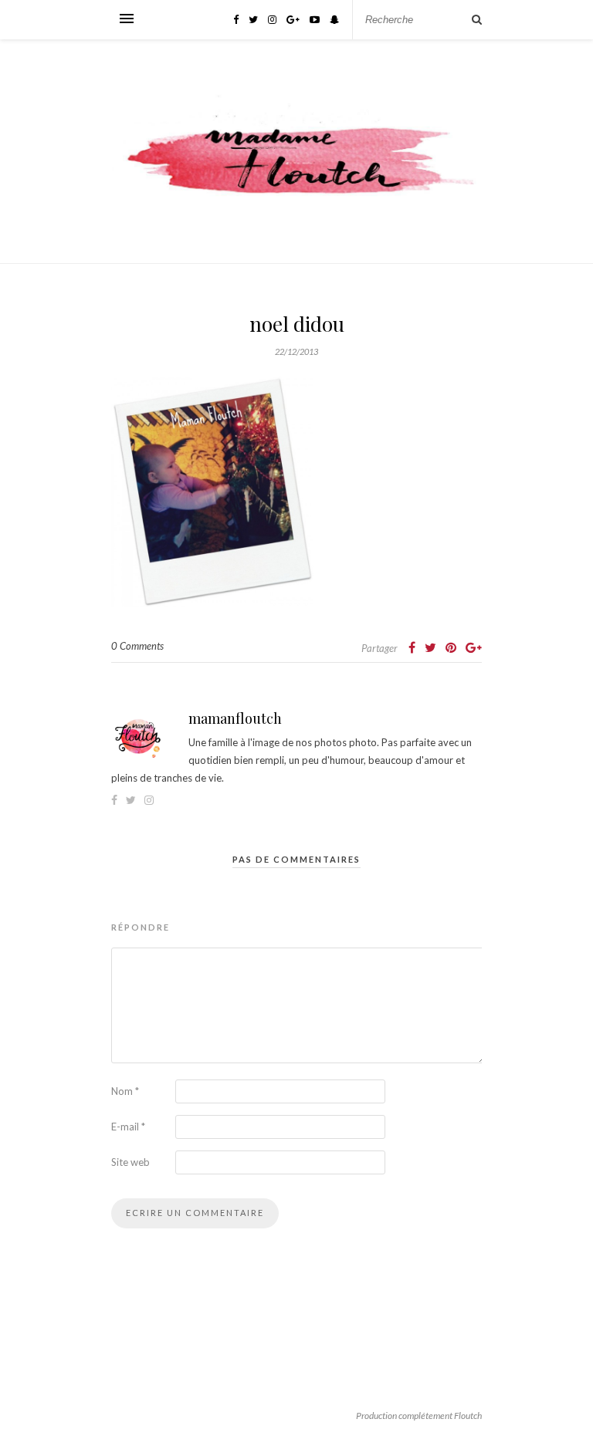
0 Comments (137, 646)
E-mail (128, 1126)
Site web (130, 1162)
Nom (125, 1091)
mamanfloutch (235, 718)
